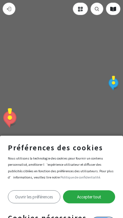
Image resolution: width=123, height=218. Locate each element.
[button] (10, 118)
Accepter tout (89, 196)
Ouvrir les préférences (34, 196)
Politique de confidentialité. (80, 177)
